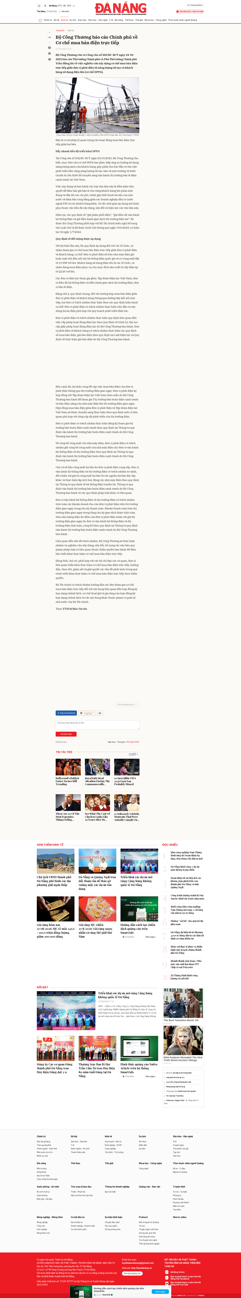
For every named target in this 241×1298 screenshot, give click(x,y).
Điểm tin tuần (179, 1206)
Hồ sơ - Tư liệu (179, 1168)
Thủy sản (41, 1226)
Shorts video (179, 1217)
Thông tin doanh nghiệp (117, 1186)
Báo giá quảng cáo (132, 1273)
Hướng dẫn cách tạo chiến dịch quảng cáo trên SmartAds (137, 928)
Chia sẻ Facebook (67, 713)
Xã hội (56, 20)
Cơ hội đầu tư (78, 1217)
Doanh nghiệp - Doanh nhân (83, 1226)
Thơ (174, 1141)
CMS (181, 1295)
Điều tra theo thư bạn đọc (82, 1195)
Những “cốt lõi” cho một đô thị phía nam (187, 922)
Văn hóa (176, 1156)
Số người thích (133, 742)
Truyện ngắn (178, 1145)
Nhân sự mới (42, 1156)
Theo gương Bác (44, 1145)
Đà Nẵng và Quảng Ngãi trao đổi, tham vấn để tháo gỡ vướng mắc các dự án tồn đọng (97, 883)
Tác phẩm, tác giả (180, 1149)
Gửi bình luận (66, 734)
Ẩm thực (142, 1141)
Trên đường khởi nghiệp (149, 1244)
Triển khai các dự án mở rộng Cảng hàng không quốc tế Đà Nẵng (136, 881)
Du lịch (72, 20)
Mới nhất (65, 12)
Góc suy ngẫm (111, 1226)
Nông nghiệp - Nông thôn (50, 1217)
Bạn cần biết (110, 1192)
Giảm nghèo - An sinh (80, 1149)
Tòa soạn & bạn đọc (81, 1186)
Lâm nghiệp (42, 1229)
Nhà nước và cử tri (45, 1152)
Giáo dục (82, 20)
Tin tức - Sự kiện (180, 1192)
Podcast (143, 1217)
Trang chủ (60, 30)
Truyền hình (179, 1186)
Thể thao (129, 20)
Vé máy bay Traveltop (174, 1096)
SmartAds (106, 1295)
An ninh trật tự (43, 1192)
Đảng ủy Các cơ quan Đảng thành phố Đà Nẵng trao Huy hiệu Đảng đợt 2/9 (55, 1068)
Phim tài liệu (178, 1199)
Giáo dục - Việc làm (79, 1141)
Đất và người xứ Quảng (149, 1222)
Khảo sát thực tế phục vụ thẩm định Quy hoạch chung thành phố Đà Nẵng (186, 949)
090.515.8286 (197, 11)
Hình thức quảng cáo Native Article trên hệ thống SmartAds (139, 1068)
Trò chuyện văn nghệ (148, 1240)
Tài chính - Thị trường (114, 1152)
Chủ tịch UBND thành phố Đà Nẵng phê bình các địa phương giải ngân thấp (54, 881)
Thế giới (139, 20)
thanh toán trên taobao (187, 1091)
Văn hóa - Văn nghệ (98, 20)
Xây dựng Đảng (43, 1141)
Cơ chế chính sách (78, 1229)
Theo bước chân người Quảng (182, 20)
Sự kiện (142, 1149)
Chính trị (48, 20)
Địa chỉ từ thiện (43, 1176)
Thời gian (121, 742)
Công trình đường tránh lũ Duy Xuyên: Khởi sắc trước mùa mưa (187, 897)
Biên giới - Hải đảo (44, 1199)
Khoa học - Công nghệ (155, 20)
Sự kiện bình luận (113, 1217)
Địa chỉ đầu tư (77, 1222)
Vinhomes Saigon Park (175, 1100)
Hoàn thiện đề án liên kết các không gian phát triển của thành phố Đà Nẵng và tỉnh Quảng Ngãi (186, 882)
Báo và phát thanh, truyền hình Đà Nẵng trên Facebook (186, 1277)
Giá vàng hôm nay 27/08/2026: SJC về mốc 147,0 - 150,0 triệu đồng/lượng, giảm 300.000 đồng (55, 930)
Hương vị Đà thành (181, 1202)
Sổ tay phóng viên (112, 1229)
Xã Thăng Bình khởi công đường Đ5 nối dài (184, 977)
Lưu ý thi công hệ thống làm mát (178, 1082)
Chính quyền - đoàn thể (47, 1149)
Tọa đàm (177, 1209)
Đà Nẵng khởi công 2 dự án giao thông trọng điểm (185, 868)
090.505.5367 (185, 11)
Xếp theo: (112, 742)
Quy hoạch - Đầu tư (113, 1141)
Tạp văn (176, 1152)
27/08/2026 (47, 11)
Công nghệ (143, 1168)
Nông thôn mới (43, 1233)
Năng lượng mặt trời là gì (175, 1087)
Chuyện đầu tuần (112, 1222)
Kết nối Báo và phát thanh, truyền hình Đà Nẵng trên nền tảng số (182, 1263)
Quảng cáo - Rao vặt (149, 1186)
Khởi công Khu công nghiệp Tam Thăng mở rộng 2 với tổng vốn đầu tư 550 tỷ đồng (187, 909)
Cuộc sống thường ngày (47, 1179)
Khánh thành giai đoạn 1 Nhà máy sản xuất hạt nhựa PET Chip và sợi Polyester (186, 964)
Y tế (111, 20)
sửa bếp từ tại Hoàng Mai (182, 1073)
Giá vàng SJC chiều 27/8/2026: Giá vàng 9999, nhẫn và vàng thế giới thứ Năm (96, 930)
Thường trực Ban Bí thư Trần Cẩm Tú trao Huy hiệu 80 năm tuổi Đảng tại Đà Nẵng (97, 1070)
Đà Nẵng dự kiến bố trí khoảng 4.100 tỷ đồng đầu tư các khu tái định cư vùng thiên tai (187, 935)
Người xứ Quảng (180, 1172)
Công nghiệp (110, 1149)
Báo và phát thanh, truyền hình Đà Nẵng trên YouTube (186, 1283)
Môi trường (41, 1168)
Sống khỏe (41, 1172)
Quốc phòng (42, 1195)
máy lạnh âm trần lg (173, 1077)
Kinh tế (64, 20)
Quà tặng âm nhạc (147, 1236)
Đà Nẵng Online (178, 1272)
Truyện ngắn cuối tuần (148, 1229)
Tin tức (142, 1226)
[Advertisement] (97, 363)
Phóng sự (177, 1195)
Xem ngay (160, 1291)
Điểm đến (143, 1145)
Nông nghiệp (42, 1222)
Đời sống (119, 20)
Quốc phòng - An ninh (48, 1186)
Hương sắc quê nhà (147, 1233)
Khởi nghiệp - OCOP (113, 1145)
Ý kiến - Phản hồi (78, 1192)
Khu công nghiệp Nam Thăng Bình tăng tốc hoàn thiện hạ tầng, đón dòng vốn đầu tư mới (187, 855)
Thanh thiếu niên (78, 1152)
